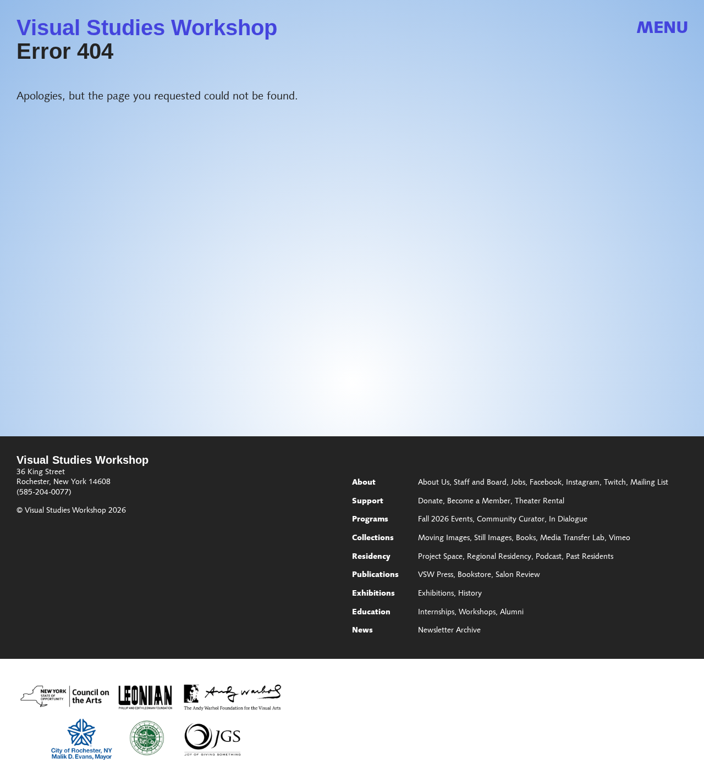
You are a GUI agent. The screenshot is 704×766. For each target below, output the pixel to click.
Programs (370, 520)
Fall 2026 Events (445, 520)
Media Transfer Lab (572, 538)
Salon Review (518, 575)
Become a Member (478, 502)
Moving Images (444, 538)
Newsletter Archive (449, 631)
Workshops (477, 613)
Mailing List (649, 483)
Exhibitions (373, 594)
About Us (433, 483)
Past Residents (589, 557)
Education (371, 613)
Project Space (440, 557)
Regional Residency (499, 557)
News (362, 631)
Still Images (493, 538)
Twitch (615, 483)
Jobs (518, 483)
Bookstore (474, 575)
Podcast (549, 557)
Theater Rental (539, 502)
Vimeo (619, 538)
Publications (375, 575)
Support (367, 502)
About (364, 483)
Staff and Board (480, 483)
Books (526, 538)
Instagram (583, 483)
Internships (436, 613)
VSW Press (435, 575)
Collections (373, 538)
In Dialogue (568, 520)
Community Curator (510, 520)
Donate (430, 502)
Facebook (546, 483)
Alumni (512, 613)
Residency (371, 557)
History (470, 594)
